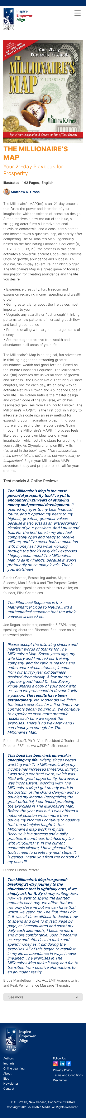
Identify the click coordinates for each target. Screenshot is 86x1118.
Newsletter (10, 1083)
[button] (43, 997)
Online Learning (14, 1068)
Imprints (8, 1063)
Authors (8, 1058)
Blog (6, 1078)
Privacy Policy (62, 1070)
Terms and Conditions (68, 1075)
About (7, 1073)
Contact (8, 1088)
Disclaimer (60, 1080)
